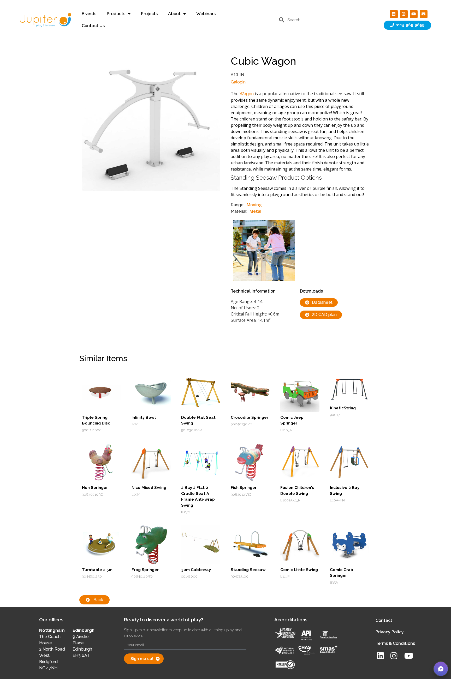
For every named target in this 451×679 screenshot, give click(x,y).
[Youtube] (414, 14)
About (174, 13)
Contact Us (93, 25)
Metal (255, 211)
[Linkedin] (394, 14)
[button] (440, 668)
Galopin (238, 82)
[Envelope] (424, 14)
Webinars (206, 13)
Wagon (247, 93)
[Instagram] (404, 14)
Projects (149, 13)
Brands (89, 13)
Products (116, 13)
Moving (254, 205)
